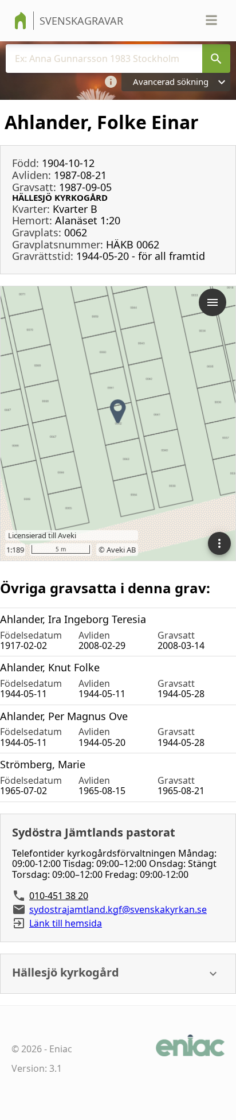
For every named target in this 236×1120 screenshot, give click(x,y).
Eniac (60, 1049)
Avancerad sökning (171, 81)
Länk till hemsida (65, 923)
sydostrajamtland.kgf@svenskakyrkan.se (118, 909)
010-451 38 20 (58, 895)
